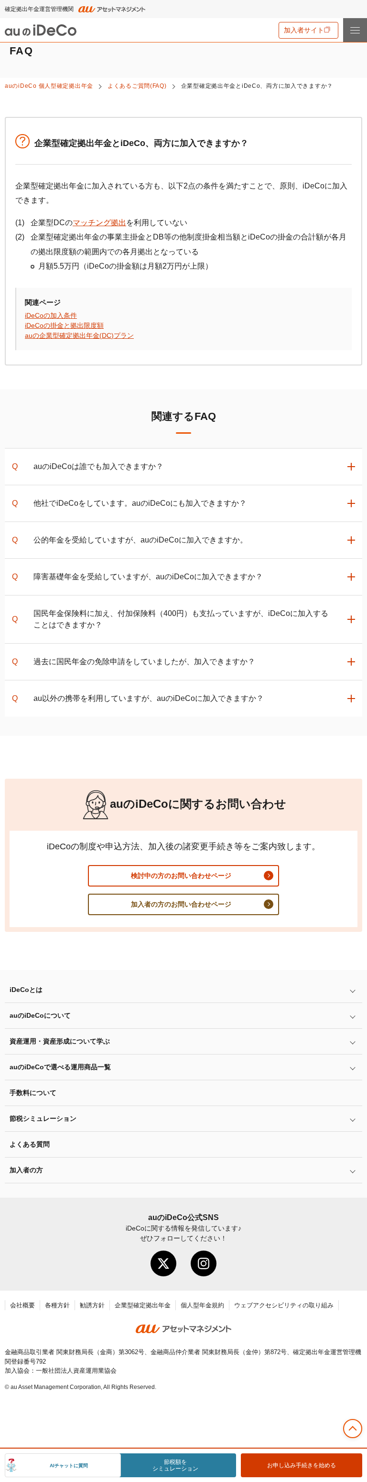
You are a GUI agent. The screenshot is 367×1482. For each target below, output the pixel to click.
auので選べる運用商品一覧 (60, 1067)
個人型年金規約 (202, 1305)
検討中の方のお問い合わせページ (181, 875)
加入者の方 (26, 1170)
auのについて (40, 1015)
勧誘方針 (92, 1305)
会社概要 (22, 1305)
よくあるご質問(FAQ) (137, 86)
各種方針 (57, 1305)
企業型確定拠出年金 (143, 1305)
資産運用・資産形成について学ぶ (60, 1041)
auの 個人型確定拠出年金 (49, 86)
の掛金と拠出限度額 (64, 325)
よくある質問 (30, 1144)
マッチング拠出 (99, 223)
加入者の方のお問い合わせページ (181, 904)
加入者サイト (304, 30)
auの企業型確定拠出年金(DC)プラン (79, 335)
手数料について (33, 1092)
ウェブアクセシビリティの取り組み (284, 1305)
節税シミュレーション (43, 1118)
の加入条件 (51, 315)
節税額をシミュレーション (175, 1465)
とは (26, 989)
